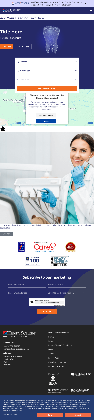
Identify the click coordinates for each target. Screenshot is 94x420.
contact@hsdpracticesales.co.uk (16, 349)
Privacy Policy (53, 358)
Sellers (51, 341)
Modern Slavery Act (56, 366)
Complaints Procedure (57, 362)
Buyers (51, 337)
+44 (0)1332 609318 (11, 346)
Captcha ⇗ (59, 305)
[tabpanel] (47, 37)
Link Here (7, 46)
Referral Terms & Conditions (60, 345)
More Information (46, 115)
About (51, 353)
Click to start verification (49, 302)
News (50, 349)
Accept (46, 121)
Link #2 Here (23, 46)
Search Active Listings (47, 88)
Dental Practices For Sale (58, 332)
